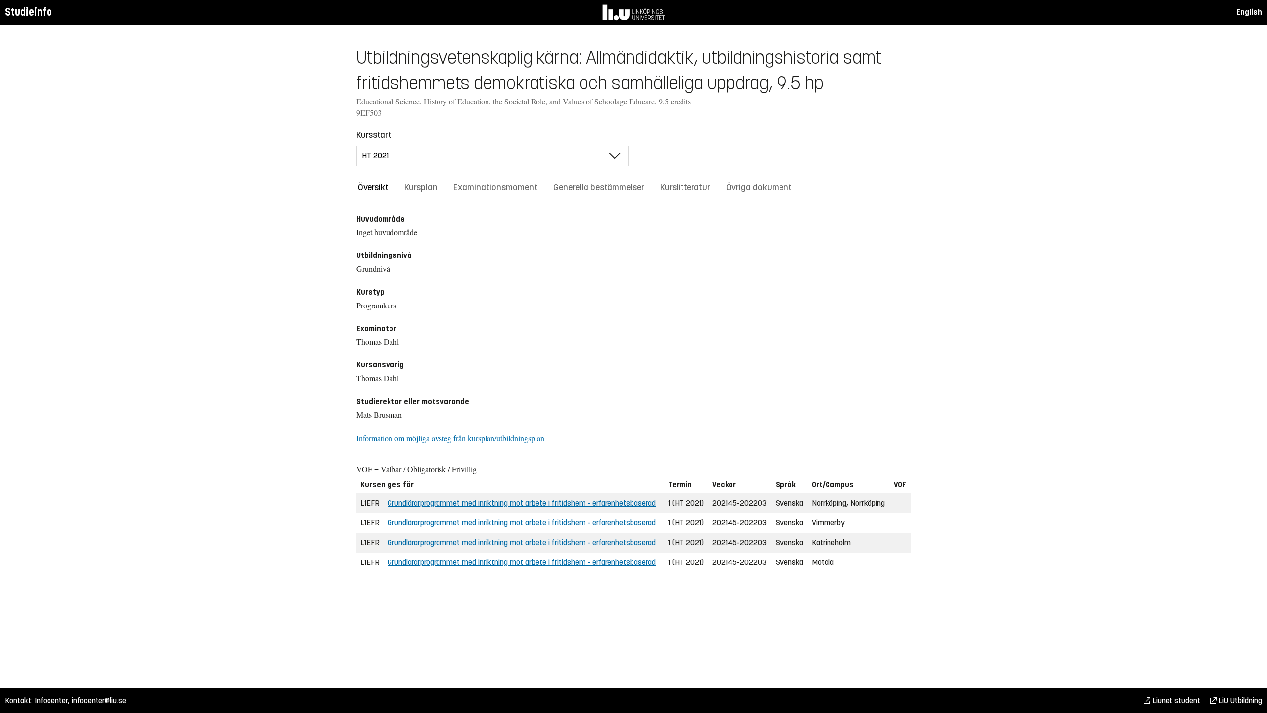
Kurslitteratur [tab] (685, 187)
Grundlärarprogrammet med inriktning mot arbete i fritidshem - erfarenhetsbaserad (522, 503)
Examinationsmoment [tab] (495, 187)
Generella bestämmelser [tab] (598, 187)
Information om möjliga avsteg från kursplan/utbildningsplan (450, 438)
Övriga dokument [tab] (759, 187)
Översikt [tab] (373, 187)
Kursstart (373, 134)
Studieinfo (28, 12)
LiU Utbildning (1239, 700)
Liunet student (1175, 700)
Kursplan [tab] (421, 187)
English (1249, 12)
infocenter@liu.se (99, 700)
